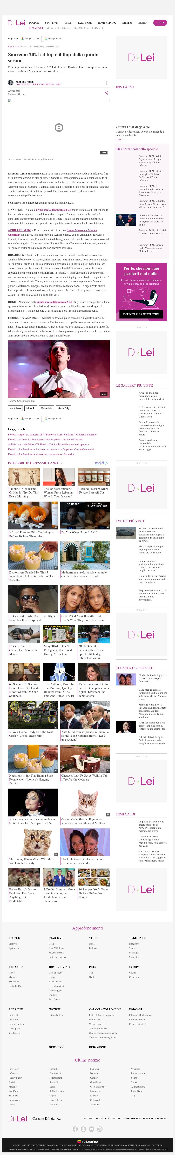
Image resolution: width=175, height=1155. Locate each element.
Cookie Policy (44, 1149)
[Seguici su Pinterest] (83, 1129)
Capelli (53, 1095)
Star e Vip (51, 23)
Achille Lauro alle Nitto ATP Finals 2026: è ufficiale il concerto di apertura (48, 444)
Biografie (54, 1068)
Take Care (85, 23)
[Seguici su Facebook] (75, 1129)
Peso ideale (94, 1019)
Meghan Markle (56, 952)
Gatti (91, 977)
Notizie (55, 1009)
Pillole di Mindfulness (140, 1015)
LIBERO (17, 1145)
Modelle (13, 1086)
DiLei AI (127, 23)
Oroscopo (56, 1047)
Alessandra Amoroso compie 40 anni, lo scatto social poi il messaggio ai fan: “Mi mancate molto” (152, 856)
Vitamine (135, 1068)
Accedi (160, 22)
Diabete (94, 1095)
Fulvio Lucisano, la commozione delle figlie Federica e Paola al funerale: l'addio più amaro (151, 428)
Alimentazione (138, 1086)
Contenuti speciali (94, 1118)
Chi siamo (12, 1149)
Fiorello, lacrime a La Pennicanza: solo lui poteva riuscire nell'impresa (45, 439)
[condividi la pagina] (106, 92)
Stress (134, 1082)
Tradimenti (14, 1095)
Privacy (33, 1149)
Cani (91, 972)
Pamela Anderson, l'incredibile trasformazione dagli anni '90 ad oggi (152, 444)
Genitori (94, 1077)
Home (10, 46)
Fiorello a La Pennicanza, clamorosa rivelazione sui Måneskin (41, 454)
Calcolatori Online (105, 1009)
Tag (133, 1095)
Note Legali (23, 1149)
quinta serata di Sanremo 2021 (54, 302)
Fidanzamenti (56, 1077)
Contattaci (115, 1118)
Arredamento (55, 981)
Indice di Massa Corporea (101, 1015)
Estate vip (66, 28)
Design (52, 977)
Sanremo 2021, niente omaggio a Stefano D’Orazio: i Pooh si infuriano (150, 175)
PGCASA (72, 1145)
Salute (132, 948)
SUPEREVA (157, 1145)
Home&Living (107, 23)
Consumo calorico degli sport (103, 1037)
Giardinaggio (55, 990)
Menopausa (95, 1091)
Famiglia (94, 1068)
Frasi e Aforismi (16, 1024)
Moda (92, 943)
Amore (12, 972)
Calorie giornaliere (98, 1028)
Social (12, 1082)
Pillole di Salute (137, 1019)
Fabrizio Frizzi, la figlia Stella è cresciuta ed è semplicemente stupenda (152, 740)
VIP (17, 46)
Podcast (136, 1009)
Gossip (12, 1104)
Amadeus (15, 408)
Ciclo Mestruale (97, 1086)
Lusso (52, 1086)
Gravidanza (95, 1082)
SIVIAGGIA (119, 1145)
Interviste (13, 1019)
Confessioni (55, 1073)
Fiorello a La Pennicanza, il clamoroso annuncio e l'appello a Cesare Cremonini (51, 449)
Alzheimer (95, 1104)
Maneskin (46, 408)
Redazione (97, 1047)
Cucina (132, 972)
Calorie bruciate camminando (103, 1032)
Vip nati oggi (53, 28)
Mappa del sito (132, 1118)
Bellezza (93, 948)
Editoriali (13, 1015)
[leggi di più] (107, 83)
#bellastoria (14, 1032)
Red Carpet (14, 1091)
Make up (54, 1104)
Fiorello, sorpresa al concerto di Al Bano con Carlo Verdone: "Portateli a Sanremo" (53, 434)
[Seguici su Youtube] (91, 1129)
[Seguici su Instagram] (100, 1129)
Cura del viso (56, 1100)
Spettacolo (14, 948)
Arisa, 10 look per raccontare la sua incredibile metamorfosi (151, 396)
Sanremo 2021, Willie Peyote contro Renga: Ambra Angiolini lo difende (150, 160)
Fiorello (30, 408)
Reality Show (15, 1077)
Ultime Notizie (56, 1015)
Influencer (13, 1073)
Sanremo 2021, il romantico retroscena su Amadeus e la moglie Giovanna (151, 190)
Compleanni (14, 1100)
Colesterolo (95, 1100)
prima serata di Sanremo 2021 (53, 210)
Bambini (94, 1073)
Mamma (13, 977)
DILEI (110, 1145)
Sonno (134, 1077)
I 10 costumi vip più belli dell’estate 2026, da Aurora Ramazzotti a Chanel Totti (152, 411)
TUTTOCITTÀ (101, 1145)
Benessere (134, 943)
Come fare (134, 977)
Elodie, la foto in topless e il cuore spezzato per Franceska (152, 678)
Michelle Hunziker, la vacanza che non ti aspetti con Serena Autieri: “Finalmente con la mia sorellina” (152, 711)
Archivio (160, 1118)
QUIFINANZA (131, 1145)
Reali (51, 943)
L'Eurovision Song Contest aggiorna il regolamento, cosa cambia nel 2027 (153, 841)
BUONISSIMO (144, 1145)
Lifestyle (13, 943)
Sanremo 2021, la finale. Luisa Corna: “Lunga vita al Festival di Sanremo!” (152, 204)
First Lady (14, 1068)
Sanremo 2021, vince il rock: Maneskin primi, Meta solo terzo (151, 248)
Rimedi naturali (138, 1073)
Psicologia (134, 952)
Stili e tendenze (57, 1091)
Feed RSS (148, 1118)
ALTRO (142, 23)
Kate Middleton (81, 28)
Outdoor (53, 994)
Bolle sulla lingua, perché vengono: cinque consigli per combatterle (152, 579)
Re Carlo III (97, 28)
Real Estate (54, 999)
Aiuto (75, 1149)
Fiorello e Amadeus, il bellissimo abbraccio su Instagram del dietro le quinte (151, 220)
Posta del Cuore (16, 986)
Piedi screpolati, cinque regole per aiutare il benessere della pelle (151, 549)
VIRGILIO (26, 1145)
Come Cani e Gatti (138, 1024)
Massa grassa (95, 1024)
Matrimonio (14, 981)
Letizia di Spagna (57, 957)
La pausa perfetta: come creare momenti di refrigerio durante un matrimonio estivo (151, 826)
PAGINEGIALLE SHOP (57, 1145)
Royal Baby (136, 1091)
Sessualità (134, 957)
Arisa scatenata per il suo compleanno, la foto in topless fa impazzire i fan (152, 725)
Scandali (54, 1082)
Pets (92, 967)
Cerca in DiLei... (44, 1118)
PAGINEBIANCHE (85, 1145)
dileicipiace (14, 1028)
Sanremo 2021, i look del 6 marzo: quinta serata (152, 231)
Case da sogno (56, 972)
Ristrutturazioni (56, 986)
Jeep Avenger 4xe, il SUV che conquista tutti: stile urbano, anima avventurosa (152, 595)
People (34, 23)
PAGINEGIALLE (39, 1145)
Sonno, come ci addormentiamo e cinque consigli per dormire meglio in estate (152, 565)
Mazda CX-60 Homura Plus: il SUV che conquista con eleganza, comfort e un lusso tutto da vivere (151, 534)
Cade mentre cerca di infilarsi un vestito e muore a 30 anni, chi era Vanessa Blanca (153, 694)
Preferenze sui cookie (61, 1149)
